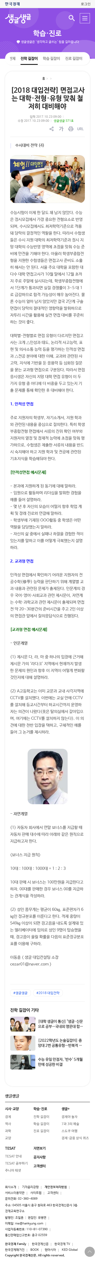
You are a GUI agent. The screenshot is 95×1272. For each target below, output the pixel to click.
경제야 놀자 (70, 1117)
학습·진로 (47, 34)
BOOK (34, 1250)
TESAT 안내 (13, 1156)
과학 (8, 1131)
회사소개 (10, 1187)
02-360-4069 (27, 1199)
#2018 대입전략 (48, 993)
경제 (8, 1117)
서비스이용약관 (15, 1193)
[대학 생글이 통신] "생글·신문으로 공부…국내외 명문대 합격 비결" (60, 1026)
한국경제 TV (62, 1244)
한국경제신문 (40, 1244)
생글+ (66, 1109)
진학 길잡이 (29, 58)
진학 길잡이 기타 (24, 1010)
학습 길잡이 (51, 58)
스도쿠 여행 (70, 1131)
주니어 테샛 (13, 1171)
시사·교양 (12, 1109)
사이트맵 (36, 1193)
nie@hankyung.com (29, 1223)
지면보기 (39, 1148)
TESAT (10, 1148)
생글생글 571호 (64, 121)
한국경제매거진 (15, 1250)
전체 (12, 58)
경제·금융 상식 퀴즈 (75, 1138)
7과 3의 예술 (70, 1124)
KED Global (70, 1250)
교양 (8, 1138)
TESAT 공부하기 (16, 1163)
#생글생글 (20, 993)
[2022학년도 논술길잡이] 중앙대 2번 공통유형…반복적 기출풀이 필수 (60, 1045)
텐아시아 (50, 1250)
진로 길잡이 (73, 58)
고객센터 (53, 1193)
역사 (8, 1124)
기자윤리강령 (30, 1187)
